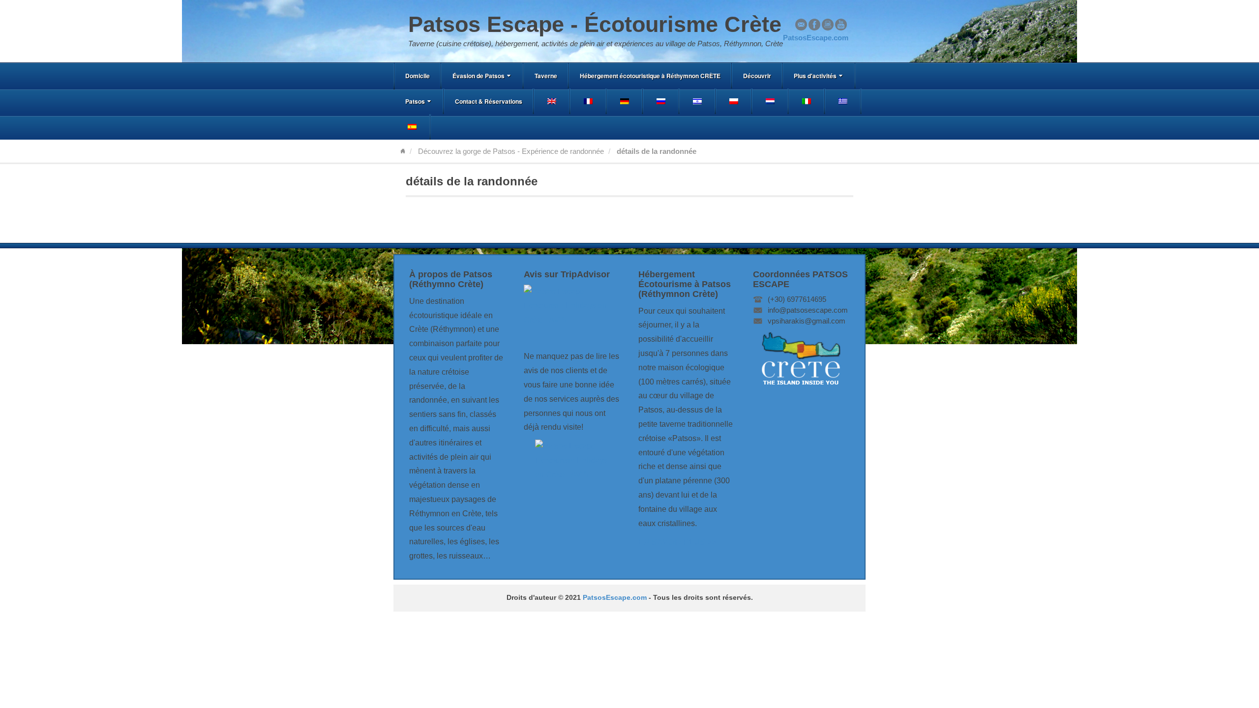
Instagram (828, 24)
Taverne (546, 75)
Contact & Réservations (488, 101)
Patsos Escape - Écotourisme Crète (594, 24)
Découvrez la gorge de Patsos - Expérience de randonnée (511, 151)
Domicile (417, 75)
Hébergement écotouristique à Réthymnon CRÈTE (650, 75)
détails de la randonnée (472, 181)
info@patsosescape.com (808, 310)
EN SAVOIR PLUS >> (677, 542)
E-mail (801, 24)
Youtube (841, 24)
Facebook (814, 24)
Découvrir (757, 75)
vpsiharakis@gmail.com (806, 321)
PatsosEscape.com (615, 597)
